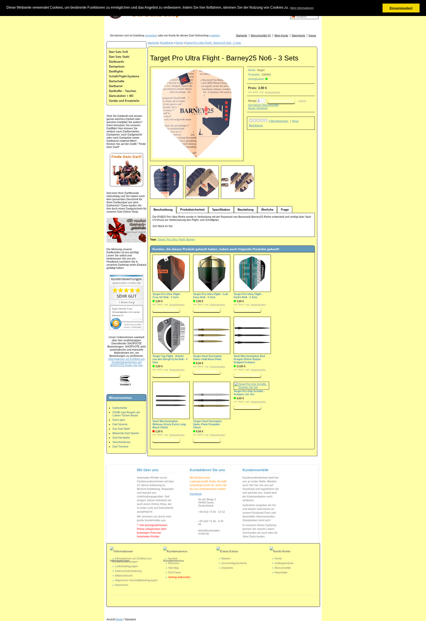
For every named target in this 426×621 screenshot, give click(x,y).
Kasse (312, 35)
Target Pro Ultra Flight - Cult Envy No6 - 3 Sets (210, 296)
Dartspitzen (116, 66)
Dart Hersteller (121, 437)
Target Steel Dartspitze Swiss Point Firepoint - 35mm (207, 424)
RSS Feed (174, 572)
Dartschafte (116, 81)
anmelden (151, 35)
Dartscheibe (119, 407)
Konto (278, 558)
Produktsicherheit (192, 209)
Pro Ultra (171, 239)
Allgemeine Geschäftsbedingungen (136, 580)
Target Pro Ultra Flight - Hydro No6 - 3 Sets (248, 296)
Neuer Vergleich (258, 108)
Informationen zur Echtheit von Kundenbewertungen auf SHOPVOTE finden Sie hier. (126, 362)
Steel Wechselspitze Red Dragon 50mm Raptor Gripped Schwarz (249, 359)
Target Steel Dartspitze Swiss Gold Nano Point (207, 358)
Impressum (121, 585)
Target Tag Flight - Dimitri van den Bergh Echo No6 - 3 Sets (169, 359)
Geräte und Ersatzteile (124, 100)
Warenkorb (298, 35)
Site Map (173, 567)
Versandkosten (272, 92)
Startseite (241, 35)
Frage (285, 209)
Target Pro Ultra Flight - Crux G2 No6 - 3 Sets (166, 296)
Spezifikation (221, 209)
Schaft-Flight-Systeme (124, 76)
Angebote (227, 567)
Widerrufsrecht (123, 575)
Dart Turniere (120, 446)
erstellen (214, 35)
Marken (226, 558)
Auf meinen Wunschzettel (263, 105)
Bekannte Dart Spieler (125, 433)
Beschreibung (163, 209)
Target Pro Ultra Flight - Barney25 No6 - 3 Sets (213, 42)
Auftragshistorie (284, 563)
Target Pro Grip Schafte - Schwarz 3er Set (249, 393)
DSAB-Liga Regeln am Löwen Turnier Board (126, 414)
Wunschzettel (283, 567)
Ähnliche (267, 209)
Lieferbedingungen (126, 566)
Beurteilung (246, 209)
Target (179, 42)
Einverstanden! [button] (401, 8)
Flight (181, 239)
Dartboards (116, 61)
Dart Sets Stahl (119, 56)
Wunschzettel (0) (261, 35)
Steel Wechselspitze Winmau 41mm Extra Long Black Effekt (169, 424)
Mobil (119, 619)
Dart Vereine (120, 424)
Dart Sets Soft (118, 52)
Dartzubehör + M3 (121, 96)
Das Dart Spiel (121, 428)
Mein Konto (281, 35)
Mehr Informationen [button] (302, 8)
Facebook (196, 493)
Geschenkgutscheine (234, 563)
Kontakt (172, 558)
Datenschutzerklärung (128, 571)
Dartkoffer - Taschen (122, 91)
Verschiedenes (121, 442)
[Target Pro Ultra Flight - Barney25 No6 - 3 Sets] (196, 157)
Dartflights (116, 71)
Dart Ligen (118, 419)
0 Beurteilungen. (279, 121)
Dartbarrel (115, 86)
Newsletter (281, 572)
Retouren (173, 563)
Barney (190, 239)
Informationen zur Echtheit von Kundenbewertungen (132, 560)
